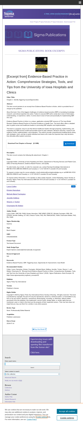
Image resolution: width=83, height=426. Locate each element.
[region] (41, 414)
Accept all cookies (67, 411)
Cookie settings (41, 417)
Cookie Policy (32, 419)
